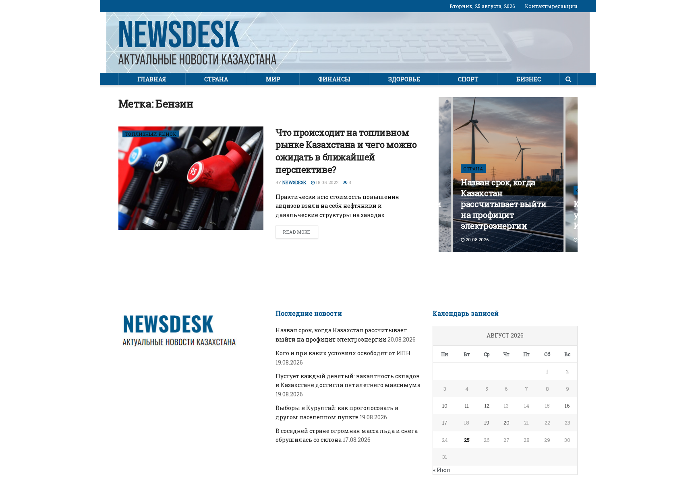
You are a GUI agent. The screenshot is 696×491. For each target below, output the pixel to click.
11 (467, 405)
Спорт (468, 79)
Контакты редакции (551, 6)
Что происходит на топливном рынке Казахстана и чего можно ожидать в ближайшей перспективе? (346, 150)
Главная (151, 79)
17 (444, 422)
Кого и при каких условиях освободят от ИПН (343, 353)
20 (506, 422)
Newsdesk (294, 182)
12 (487, 405)
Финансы (334, 79)
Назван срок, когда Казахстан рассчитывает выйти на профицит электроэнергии (504, 204)
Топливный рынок (150, 134)
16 (567, 405)
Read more (297, 232)
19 (486, 422)
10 (444, 405)
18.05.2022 (326, 182)
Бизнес (528, 79)
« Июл (442, 470)
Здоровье (404, 79)
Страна (216, 79)
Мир (273, 79)
